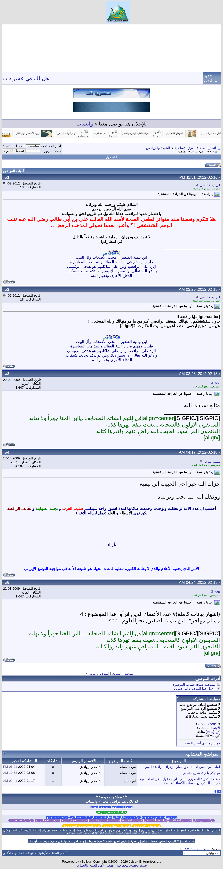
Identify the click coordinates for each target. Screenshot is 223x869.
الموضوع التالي (99, 673)
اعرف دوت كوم (10, 830)
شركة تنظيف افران (204, 820)
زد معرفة (134, 841)
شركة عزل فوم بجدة (153, 817)
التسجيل (111, 157)
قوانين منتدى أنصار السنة (202, 743)
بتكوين (67, 833)
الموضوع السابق (123, 673)
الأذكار (176, 841)
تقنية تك (160, 830)
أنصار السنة (208, 148)
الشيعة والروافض (158, 148)
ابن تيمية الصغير (210, 185)
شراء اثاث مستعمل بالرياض (111, 812)
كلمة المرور (53, 151)
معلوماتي (91, 841)
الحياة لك (36, 830)
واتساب (84, 124)
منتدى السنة (188, 841)
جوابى (46, 841)
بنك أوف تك (35, 841)
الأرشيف (42, 853)
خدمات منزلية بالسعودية (63, 830)
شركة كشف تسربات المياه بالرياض (81, 825)
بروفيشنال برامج (147, 830)
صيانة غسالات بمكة (132, 820)
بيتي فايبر (171, 817)
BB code (210, 724)
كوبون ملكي (24, 830)
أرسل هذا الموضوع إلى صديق (194, 688)
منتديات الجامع (149, 841)
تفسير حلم (77, 833)
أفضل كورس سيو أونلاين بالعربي (112, 830)
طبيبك (154, 833)
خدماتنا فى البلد (107, 833)
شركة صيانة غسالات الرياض (104, 820)
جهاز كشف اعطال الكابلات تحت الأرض (90, 817)
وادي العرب (78, 841)
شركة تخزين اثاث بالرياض (146, 825)
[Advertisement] (111, 47)
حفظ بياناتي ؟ (12, 146)
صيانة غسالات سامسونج (74, 820)
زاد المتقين (165, 841)
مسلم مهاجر (212, 461)
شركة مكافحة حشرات (21, 820)
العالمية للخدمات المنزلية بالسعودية (194, 830)
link (218, 791)
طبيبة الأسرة (105, 841)
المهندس (216, 830)
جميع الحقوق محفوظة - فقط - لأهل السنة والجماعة (111, 865)
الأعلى (7, 853)
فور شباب (56, 841)
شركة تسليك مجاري (57, 817)
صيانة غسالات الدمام (180, 820)
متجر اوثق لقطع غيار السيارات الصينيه (111, 807)
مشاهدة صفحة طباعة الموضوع (194, 684)
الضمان (78, 830)
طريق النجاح (120, 841)
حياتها (67, 841)
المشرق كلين (90, 830)
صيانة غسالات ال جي (156, 820)
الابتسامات (212, 728)
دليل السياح (171, 830)
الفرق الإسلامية (185, 148)
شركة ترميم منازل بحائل (127, 817)
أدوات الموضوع (13, 171)
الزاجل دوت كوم (91, 833)
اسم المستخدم (50, 146)
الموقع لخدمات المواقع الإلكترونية (195, 848)
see (217, 383)
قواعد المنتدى (24, 853)
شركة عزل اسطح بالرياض (116, 825)
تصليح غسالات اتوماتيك (47, 820)
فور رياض (45, 830)
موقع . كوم (134, 830)
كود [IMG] (213, 732)
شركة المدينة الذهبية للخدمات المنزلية (133, 833)
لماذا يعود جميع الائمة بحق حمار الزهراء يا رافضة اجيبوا (182, 767)
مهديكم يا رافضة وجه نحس (201, 773)
